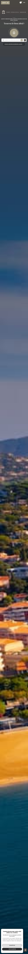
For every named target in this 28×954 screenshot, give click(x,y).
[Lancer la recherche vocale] (14, 32)
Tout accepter (12, 949)
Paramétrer (12, 945)
